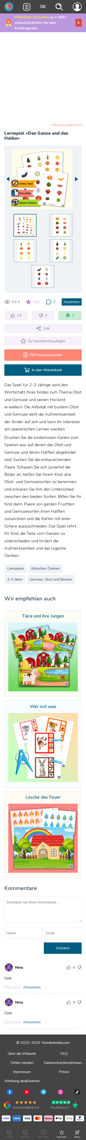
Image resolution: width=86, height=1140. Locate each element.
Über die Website (22, 1053)
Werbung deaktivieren (67, 125)
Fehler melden (22, 1062)
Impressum (22, 1071)
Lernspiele (15, 568)
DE (43, 6)
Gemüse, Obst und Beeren (51, 579)
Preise (64, 1071)
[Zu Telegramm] (43, 1092)
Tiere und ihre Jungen (43, 616)
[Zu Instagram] (60, 1092)
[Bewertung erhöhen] (69, 967)
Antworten (32, 987)
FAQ (64, 1053)
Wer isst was (43, 706)
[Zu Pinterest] (26, 1092)
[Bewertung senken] (79, 967)
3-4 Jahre (14, 579)
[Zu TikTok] (76, 1092)
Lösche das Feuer (43, 797)
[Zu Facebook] (9, 1092)
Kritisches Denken (45, 568)
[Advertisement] (43, 78)
